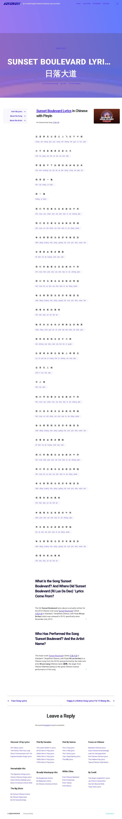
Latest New (87, 3)
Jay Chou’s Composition (97, 781)
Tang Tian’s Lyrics (94, 787)
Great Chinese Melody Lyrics (21, 780)
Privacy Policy (28, 814)
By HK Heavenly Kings (18, 800)
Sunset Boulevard (66, 611)
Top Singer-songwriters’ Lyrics (99, 778)
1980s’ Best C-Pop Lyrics (45, 759)
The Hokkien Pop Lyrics (96, 759)
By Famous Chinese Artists (20, 794)
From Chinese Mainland (70, 777)
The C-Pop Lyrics (68, 748)
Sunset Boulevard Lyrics (54, 111)
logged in (47, 725)
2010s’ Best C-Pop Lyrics (45, 751)
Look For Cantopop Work (97, 754)
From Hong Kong (68, 780)
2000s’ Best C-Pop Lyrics (45, 754)
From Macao (66, 786)
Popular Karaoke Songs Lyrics (21, 756)
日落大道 (56, 122)
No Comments (76, 83)
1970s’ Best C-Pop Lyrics (45, 762)
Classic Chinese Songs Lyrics (21, 777)
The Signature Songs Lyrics (20, 774)
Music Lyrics (61, 48)
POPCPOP (16, 814)
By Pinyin (106, 3)
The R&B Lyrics (67, 759)
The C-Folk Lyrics (68, 751)
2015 (64, 83)
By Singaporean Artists (44, 778)
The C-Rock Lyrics (68, 754)
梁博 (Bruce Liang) (52, 83)
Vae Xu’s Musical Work (96, 784)
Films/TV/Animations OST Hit (21, 754)
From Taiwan (67, 783)
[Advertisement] (61, 20)
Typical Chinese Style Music (98, 762)
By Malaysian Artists (43, 781)
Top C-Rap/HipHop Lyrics (71, 756)
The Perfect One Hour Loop (20, 751)
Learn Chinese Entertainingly (98, 751)
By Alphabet (97, 3)
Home (78, 3)
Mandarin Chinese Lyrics (97, 748)
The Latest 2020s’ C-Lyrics (46, 748)
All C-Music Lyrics (17, 748)
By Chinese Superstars (19, 797)
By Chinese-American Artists (46, 784)
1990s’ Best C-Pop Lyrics (45, 756)
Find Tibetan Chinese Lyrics (98, 756)
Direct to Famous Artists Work (21, 783)
